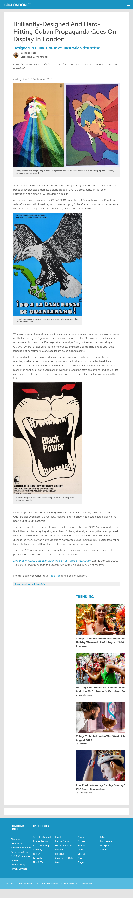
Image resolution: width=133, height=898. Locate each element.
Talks (102, 837)
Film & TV (38, 862)
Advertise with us (19, 852)
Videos (103, 849)
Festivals (37, 858)
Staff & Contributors (21, 856)
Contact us (16, 843)
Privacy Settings (19, 869)
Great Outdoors (63, 845)
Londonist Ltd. (86, 883)
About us (15, 839)
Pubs (80, 849)
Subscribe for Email (21, 847)
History (59, 849)
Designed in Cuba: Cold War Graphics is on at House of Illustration (52, 560)
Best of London (41, 841)
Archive (14, 860)
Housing (59, 854)
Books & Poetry (41, 845)
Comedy (37, 849)
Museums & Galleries (66, 858)
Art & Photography (43, 837)
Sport (80, 858)
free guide (54, 575)
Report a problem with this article (30, 584)
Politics (81, 845)
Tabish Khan (30, 53)
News (81, 837)
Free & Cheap (62, 841)
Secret (81, 854)
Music (58, 862)
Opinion (82, 841)
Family (36, 854)
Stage (81, 862)
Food (58, 837)
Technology (106, 841)
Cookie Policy (18, 864)
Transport (105, 845)
